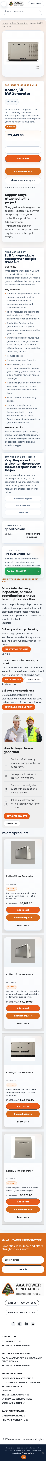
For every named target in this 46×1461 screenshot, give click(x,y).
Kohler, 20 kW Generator (19, 876)
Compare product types (17, 1428)
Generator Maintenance (17, 1378)
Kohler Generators (19, 23)
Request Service (12, 1386)
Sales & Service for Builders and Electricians (22, 1360)
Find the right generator (17, 1422)
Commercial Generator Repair (21, 1382)
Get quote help (12, 1434)
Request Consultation (22, 1312)
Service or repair (31, 1434)
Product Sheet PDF (16, 571)
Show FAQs (10, 1440)
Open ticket (23, 512)
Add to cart (23, 158)
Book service (23, 505)
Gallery (7, 1390)
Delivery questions (16, 649)
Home (5, 23)
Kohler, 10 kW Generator (19, 1170)
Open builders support (18, 707)
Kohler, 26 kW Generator (19, 974)
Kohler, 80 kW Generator (19, 1072)
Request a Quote (23, 171)
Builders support (23, 498)
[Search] (40, 11)
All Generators (11, 1341)
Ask (23, 1454)
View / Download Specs (23, 180)
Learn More (23, 925)
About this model (13, 1416)
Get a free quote (16, 816)
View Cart (11, 823)
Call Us (22, 1302)
